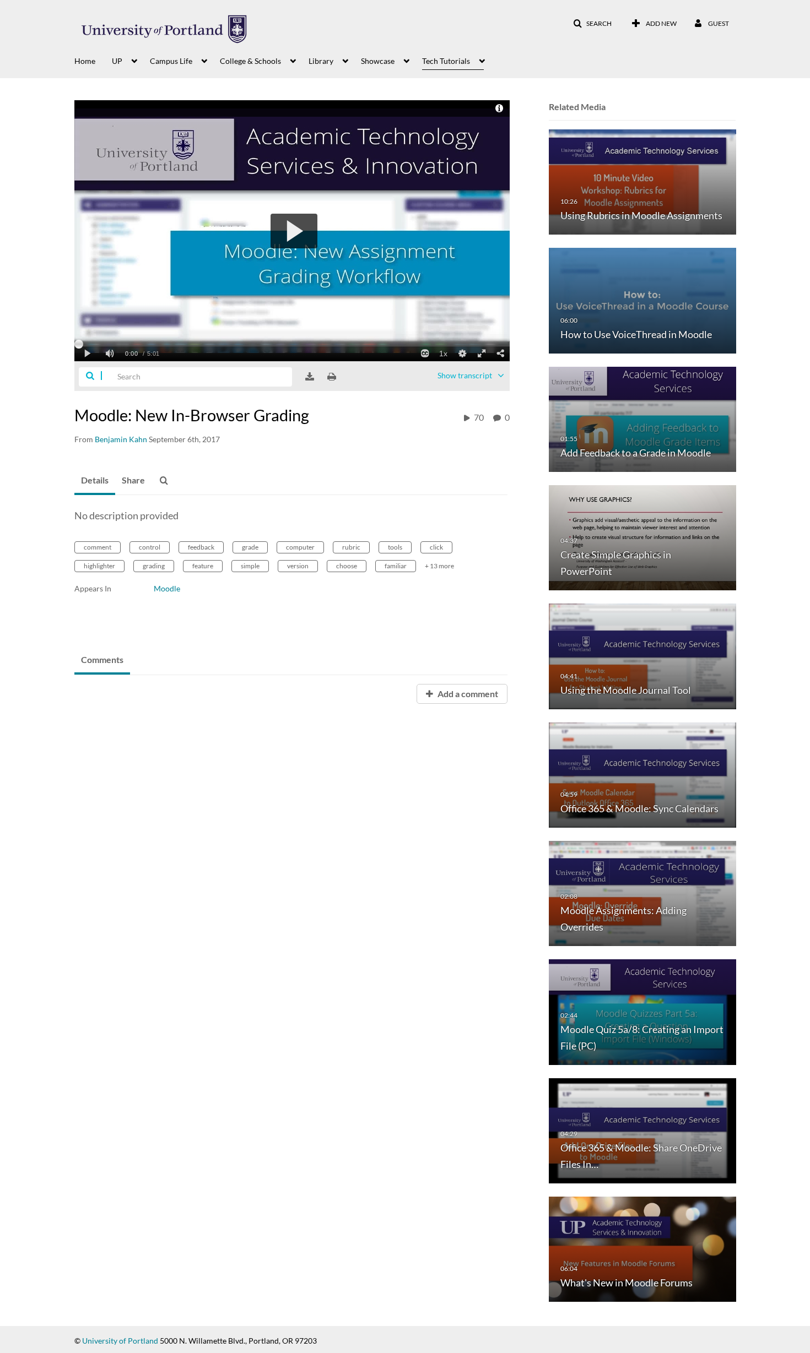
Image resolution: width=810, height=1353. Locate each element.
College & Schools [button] (250, 61)
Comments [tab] (102, 659)
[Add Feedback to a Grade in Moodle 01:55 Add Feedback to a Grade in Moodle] (642, 418)
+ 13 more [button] (439, 566)
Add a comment (467, 693)
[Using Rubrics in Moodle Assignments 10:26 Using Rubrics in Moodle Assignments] (642, 181)
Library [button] (321, 61)
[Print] (331, 376)
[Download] (309, 376)
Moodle (167, 588)
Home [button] (84, 61)
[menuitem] (93, 60)
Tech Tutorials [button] (446, 61)
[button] (592, 24)
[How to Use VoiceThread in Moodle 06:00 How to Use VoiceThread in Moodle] (642, 300)
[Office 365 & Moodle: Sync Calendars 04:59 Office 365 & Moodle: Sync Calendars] (642, 774)
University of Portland (120, 1340)
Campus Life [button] (171, 61)
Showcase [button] (378, 61)
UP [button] (117, 61)
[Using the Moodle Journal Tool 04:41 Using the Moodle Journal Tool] (642, 655)
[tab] (94, 480)
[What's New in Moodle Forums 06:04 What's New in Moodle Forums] (642, 1249)
